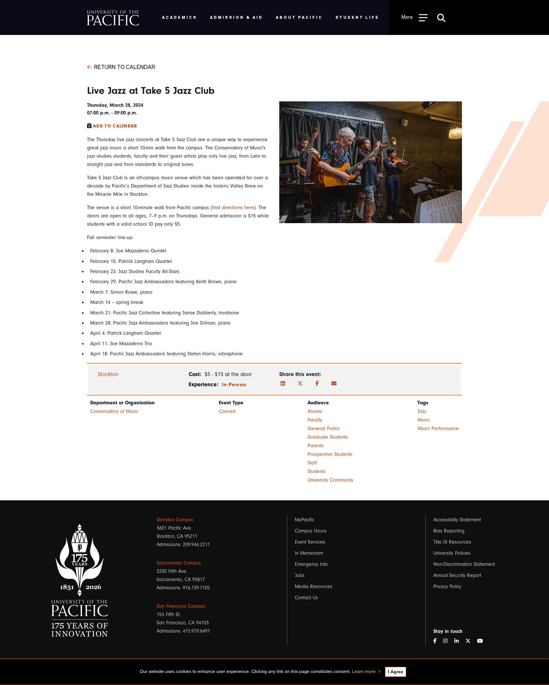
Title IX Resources (452, 542)
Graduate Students (328, 437)
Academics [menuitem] (179, 17)
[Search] (441, 17)
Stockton (108, 374)
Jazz (421, 411)
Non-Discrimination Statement (464, 564)
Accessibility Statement (457, 520)
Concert (227, 411)
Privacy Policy (447, 586)
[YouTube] (482, 641)
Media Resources (313, 586)
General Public (324, 428)
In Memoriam (309, 553)
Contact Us (306, 597)
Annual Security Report (457, 575)
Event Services (310, 542)
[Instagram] (448, 641)
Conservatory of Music (114, 411)
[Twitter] (300, 383)
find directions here (233, 207)
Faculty (315, 420)
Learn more (364, 671)
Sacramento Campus (179, 563)
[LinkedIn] (282, 383)
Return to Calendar (124, 66)
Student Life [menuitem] (358, 17)
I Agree (395, 671)
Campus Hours (311, 531)
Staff (312, 463)
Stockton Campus (175, 520)
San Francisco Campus (181, 606)
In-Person (234, 384)
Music (423, 420)
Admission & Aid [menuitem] (236, 17)
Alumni (315, 411)
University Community (330, 480)
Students (317, 471)
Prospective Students (330, 454)
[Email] (334, 383)
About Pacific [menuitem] (299, 17)
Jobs (300, 575)
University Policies (452, 553)
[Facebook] (317, 383)
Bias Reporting (448, 531)
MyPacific (304, 520)
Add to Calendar (115, 126)
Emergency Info (311, 564)
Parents (316, 446)
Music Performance (438, 428)
